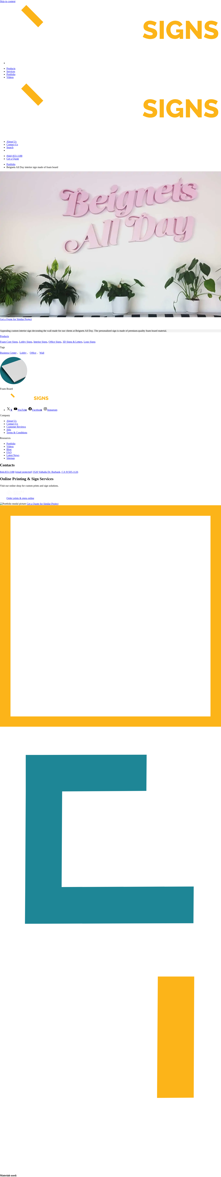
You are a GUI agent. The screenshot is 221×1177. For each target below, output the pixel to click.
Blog (8, 449)
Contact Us (12, 144)
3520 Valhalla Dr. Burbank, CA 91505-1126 (55, 472)
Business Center (8, 352)
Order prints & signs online (20, 498)
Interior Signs (40, 341)
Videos (10, 77)
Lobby (23, 352)
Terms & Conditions (16, 432)
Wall (41, 352)
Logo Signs (89, 341)
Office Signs (55, 341)
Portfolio (10, 74)
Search (9, 147)
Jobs (8, 429)
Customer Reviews (16, 426)
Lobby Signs (25, 341)
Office (33, 352)
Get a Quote (12, 158)
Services (10, 71)
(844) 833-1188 (14, 155)
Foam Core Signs (9, 341)
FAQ (9, 452)
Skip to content (7, 1)
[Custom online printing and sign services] (15, 495)
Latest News (12, 455)
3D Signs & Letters (72, 341)
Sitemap (10, 458)
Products (10, 68)
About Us (11, 141)
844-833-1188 (7, 472)
